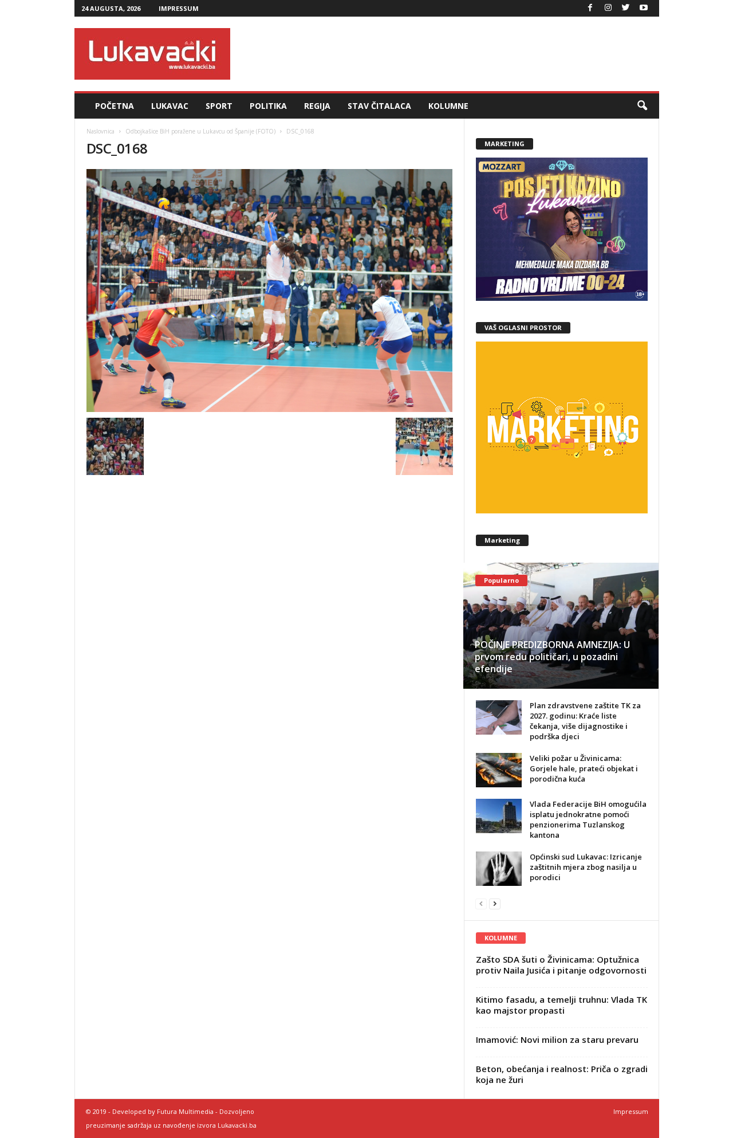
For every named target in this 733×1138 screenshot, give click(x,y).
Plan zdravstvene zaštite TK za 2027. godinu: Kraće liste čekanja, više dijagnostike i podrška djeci (585, 720)
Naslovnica (100, 131)
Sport (219, 105)
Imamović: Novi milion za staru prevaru (557, 1039)
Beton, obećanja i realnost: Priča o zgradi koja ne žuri (562, 1074)
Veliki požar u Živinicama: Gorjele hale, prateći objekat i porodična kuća (584, 768)
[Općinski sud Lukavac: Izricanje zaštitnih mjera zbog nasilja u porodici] (499, 868)
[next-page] (495, 903)
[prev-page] (481, 903)
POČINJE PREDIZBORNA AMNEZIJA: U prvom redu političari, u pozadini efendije (552, 656)
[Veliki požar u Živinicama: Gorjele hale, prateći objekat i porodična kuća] (499, 770)
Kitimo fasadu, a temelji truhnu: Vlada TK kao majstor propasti (561, 1005)
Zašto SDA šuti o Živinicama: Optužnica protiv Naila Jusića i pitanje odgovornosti (561, 964)
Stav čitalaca (379, 105)
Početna (114, 105)
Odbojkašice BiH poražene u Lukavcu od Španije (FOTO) (200, 131)
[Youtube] (644, 8)
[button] (642, 106)
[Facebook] (590, 8)
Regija (317, 105)
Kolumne (448, 105)
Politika (268, 105)
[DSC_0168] (269, 290)
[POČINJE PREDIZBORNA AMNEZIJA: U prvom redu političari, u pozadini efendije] (561, 626)
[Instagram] (608, 8)
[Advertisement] (450, 54)
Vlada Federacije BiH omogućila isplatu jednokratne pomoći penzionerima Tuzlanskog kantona (588, 819)
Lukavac (169, 105)
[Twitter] (626, 8)
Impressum (179, 8)
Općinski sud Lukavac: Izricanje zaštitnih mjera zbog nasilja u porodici (586, 866)
